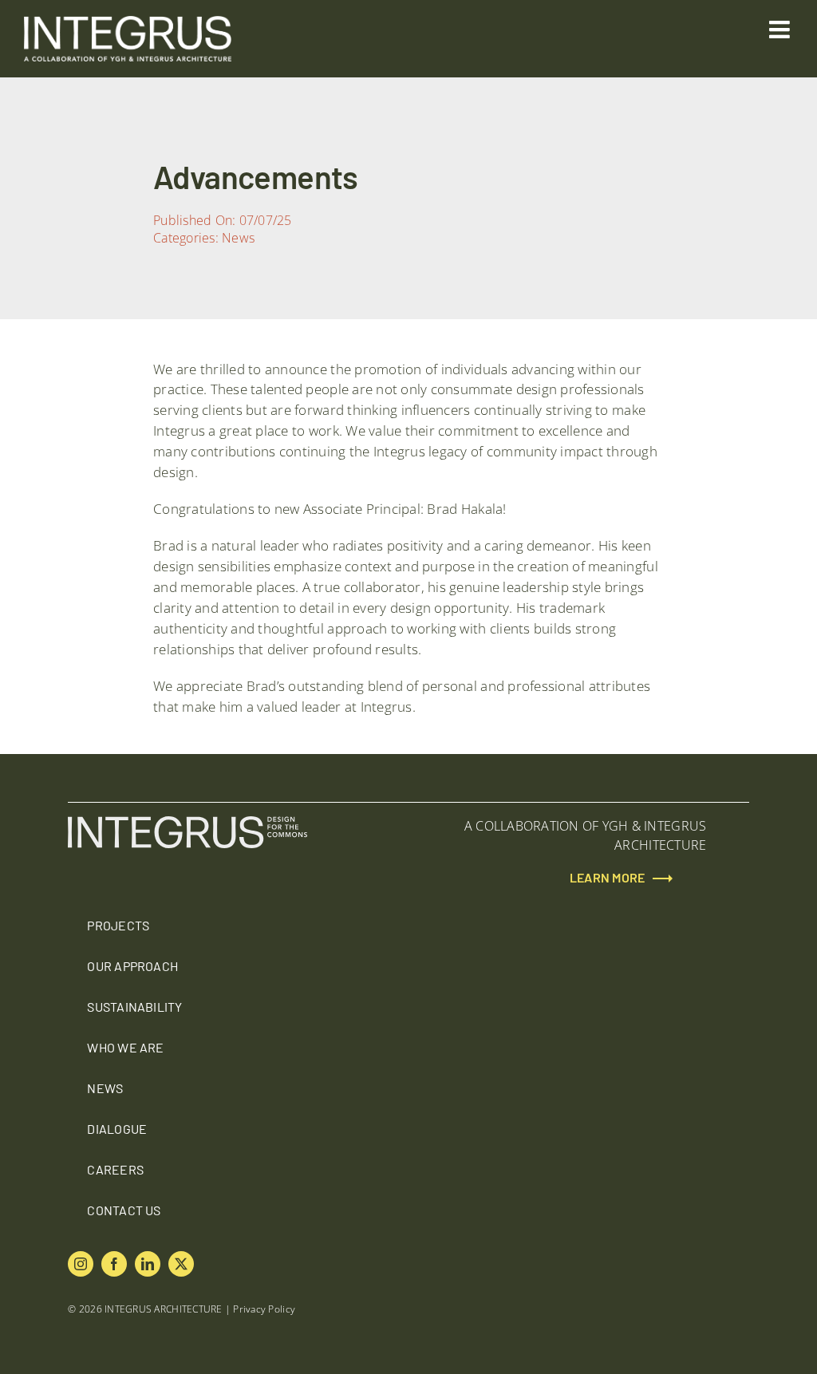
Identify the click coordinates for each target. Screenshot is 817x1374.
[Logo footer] (187, 822)
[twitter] (181, 1264)
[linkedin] (147, 1264)
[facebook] (114, 1264)
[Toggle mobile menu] (781, 29)
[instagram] (80, 1264)
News (238, 238)
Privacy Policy (264, 1309)
